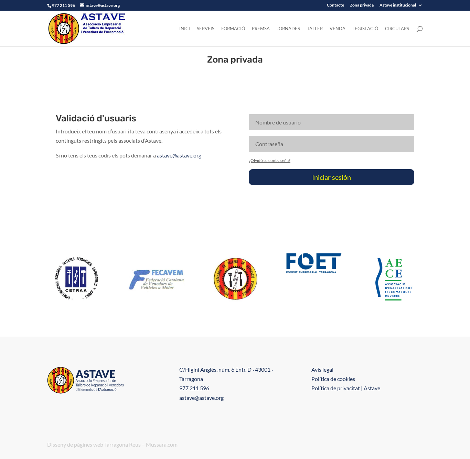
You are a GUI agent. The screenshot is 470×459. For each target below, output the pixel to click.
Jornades (288, 28)
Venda (337, 28)
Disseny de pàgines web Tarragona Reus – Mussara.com (112, 444)
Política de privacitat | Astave (345, 388)
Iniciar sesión (331, 177)
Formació (233, 28)
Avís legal (322, 369)
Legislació (365, 28)
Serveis (205, 28)
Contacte (335, 5)
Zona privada (362, 5)
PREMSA (261, 28)
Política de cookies (333, 378)
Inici (184, 28)
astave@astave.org (179, 155)
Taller (315, 28)
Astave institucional (398, 5)
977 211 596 (194, 388)
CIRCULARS (397, 28)
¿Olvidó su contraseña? (269, 160)
